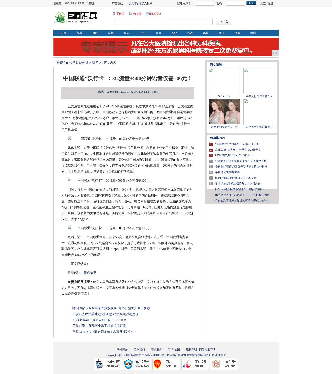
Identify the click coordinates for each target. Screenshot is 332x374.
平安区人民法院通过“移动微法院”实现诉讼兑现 (105, 314)
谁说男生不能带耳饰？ (259, 127)
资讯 (79, 33)
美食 (205, 33)
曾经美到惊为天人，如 (224, 127)
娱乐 (126, 33)
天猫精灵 (90, 273)
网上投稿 (155, 13)
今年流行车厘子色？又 (259, 96)
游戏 (190, 33)
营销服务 (156, 349)
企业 (174, 33)
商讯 (221, 33)
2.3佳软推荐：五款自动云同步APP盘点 (99, 320)
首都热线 (82, 63)
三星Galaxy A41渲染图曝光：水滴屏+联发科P (104, 331)
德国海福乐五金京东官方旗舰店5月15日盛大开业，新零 (111, 308)
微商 (253, 33)
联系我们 (139, 349)
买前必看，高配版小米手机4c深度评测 (99, 326)
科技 (111, 33)
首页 (63, 33)
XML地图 (174, 349)
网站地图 (204, 349)
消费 (237, 33)
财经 (95, 33)
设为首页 (134, 3)
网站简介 (122, 349)
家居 (158, 33)
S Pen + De (224, 96)
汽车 (142, 33)
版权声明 (191, 349)
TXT (212, 349)
